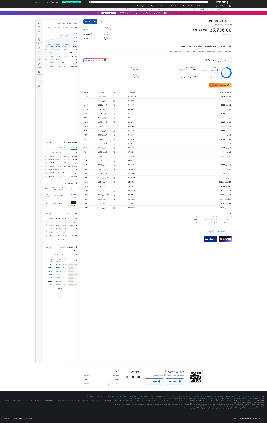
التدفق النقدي (201, 51)
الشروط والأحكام (29, 418)
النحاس (75, 59)
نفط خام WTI (73, 53)
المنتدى (183, 46)
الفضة (75, 49)
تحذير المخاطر (6, 418)
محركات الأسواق (71, 142)
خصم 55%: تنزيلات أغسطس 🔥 (72, 2)
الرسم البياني (223, 46)
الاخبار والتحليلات (210, 46)
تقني (189, 46)
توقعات (170, 51)
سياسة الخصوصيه (18, 418)
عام (230, 46)
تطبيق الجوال (115, 375)
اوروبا (159, 9)
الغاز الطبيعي (73, 66)
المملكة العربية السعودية (211, 9)
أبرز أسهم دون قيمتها (72, 254)
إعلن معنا (86, 375)
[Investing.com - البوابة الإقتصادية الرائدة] (224, 2)
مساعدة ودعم (85, 379)
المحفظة (117, 379)
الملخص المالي (228, 51)
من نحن (87, 371)
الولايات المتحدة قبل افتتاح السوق (189, 9)
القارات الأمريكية (166, 9)
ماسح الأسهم (152, 6)
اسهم (59, 23)
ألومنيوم (75, 63)
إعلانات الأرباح (177, 51)
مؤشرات (69, 23)
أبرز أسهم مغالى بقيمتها (58, 254)
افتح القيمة (88, 29)
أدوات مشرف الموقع (113, 383)
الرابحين (66, 147)
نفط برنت (74, 56)
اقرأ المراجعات (47, 195)
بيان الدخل (219, 51)
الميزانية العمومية (211, 51)
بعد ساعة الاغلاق (175, 9)
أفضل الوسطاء (72, 183)
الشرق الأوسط (152, 9)
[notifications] (40, 2)
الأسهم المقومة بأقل (129, 9)
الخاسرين (59, 147)
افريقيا (137, 9)
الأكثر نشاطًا (74, 147)
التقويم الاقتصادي (161, 6)
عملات (75, 23)
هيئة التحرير (85, 383)
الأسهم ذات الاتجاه (71, 214)
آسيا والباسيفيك (144, 9)
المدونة (117, 371)
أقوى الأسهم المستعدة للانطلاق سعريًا (67, 248)
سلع (64, 23)
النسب (194, 51)
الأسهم (229, 9)
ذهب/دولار (74, 46)
